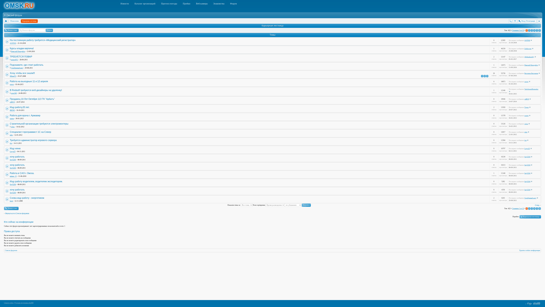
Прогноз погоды (169, 3)
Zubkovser (528, 48)
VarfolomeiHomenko (531, 89)
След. (537, 205)
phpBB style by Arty (528, 304)
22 (539, 30)
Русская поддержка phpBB (23, 303)
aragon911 (14, 60)
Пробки (186, 3)
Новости (124, 3)
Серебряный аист (17, 68)
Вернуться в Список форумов (17, 213)
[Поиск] (510, 21)
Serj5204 (13, 160)
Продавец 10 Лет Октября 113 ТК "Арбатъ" (32, 99)
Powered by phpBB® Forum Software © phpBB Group (537, 304)
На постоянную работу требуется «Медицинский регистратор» (43, 40)
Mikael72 (13, 76)
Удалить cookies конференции (529, 250)
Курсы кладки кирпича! (22, 48)
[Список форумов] (6, 21)
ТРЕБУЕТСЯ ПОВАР (21, 56)
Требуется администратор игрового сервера (33, 140)
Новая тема (12, 30)
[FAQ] (515, 21)
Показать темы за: (234, 205)
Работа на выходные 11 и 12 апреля (29, 81)
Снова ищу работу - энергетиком (27, 198)
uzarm (12, 119)
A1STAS (13, 43)
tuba (11, 135)
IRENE (12, 110)
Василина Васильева (531, 73)
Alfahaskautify (529, 57)
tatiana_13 (13, 176)
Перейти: (515, 217)
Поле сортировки (259, 205)
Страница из (518, 30)
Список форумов (11, 250)
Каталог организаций (145, 3)
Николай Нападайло (18, 51)
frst (11, 143)
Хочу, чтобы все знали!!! (22, 73)
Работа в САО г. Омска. (22, 173)
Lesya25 (12, 152)
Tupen (526, 107)
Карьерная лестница (272, 25)
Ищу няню (15, 148)
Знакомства (218, 3)
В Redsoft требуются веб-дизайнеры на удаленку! (36, 90)
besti (11, 201)
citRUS (12, 102)
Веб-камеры (202, 3)
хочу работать (17, 156)
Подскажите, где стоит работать (26, 65)
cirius (13, 127)
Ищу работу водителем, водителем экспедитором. (36, 181)
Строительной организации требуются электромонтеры (39, 124)
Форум (233, 3)
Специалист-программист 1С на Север (30, 132)
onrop (12, 84)
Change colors (9, 303)
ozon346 (14, 93)
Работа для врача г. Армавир (25, 115)
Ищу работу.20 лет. (19, 107)
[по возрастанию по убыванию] (298, 205)
